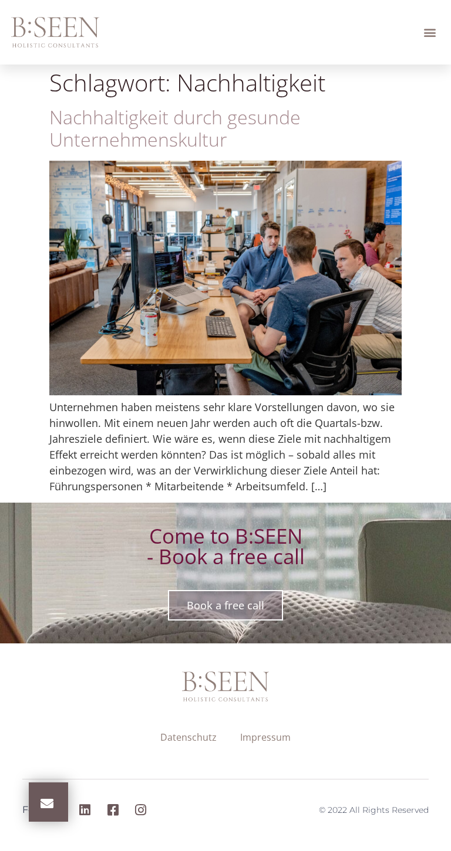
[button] (430, 32)
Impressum (265, 737)
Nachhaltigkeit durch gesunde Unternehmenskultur (175, 128)
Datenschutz (188, 737)
